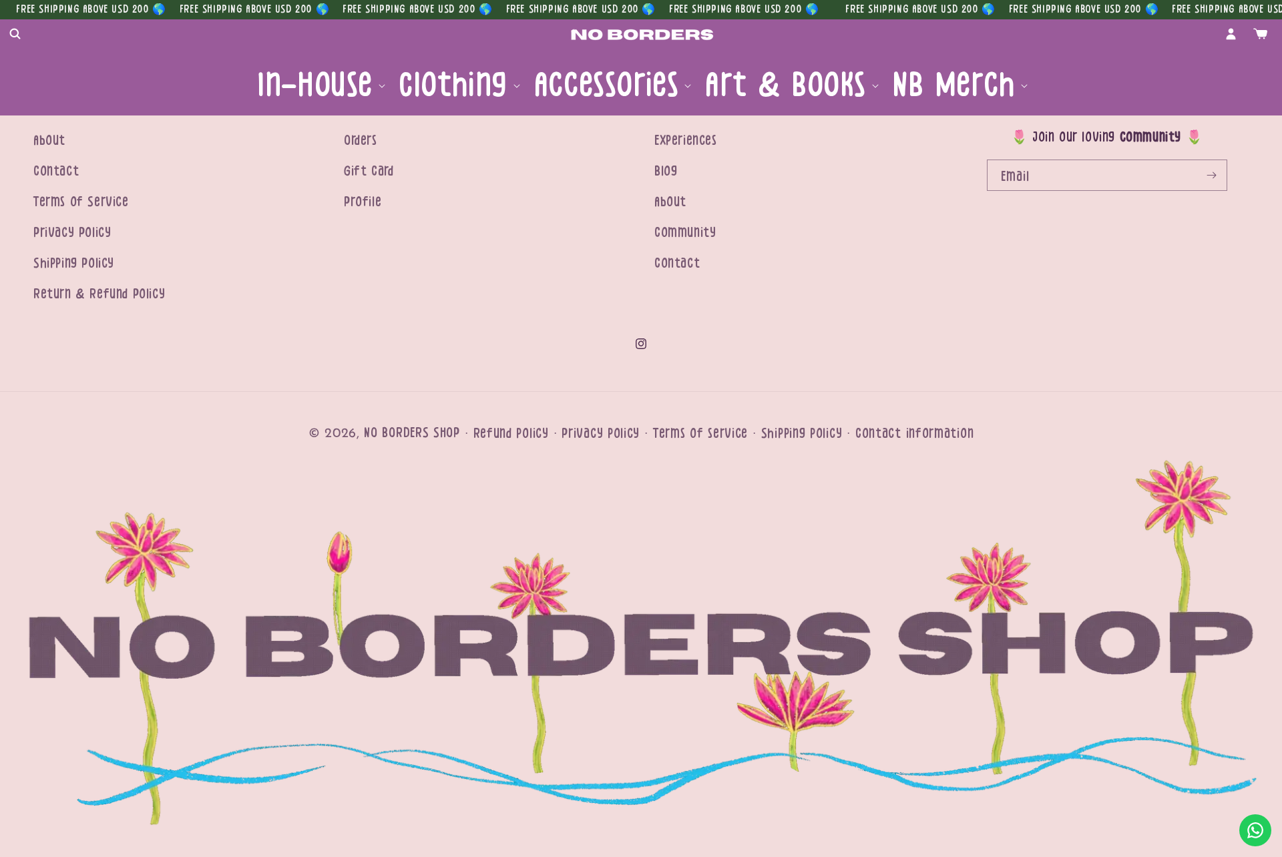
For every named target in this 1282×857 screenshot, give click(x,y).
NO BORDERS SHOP (412, 433)
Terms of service (700, 433)
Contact (56, 171)
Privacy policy (601, 433)
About (49, 140)
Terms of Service (81, 202)
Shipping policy (802, 433)
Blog (665, 171)
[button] (14, 34)
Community (685, 232)
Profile (362, 202)
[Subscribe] (1212, 175)
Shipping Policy (73, 263)
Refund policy (511, 433)
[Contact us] (1255, 830)
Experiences (685, 140)
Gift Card (368, 171)
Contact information (914, 433)
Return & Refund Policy (99, 294)
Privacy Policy (72, 232)
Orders (360, 140)
